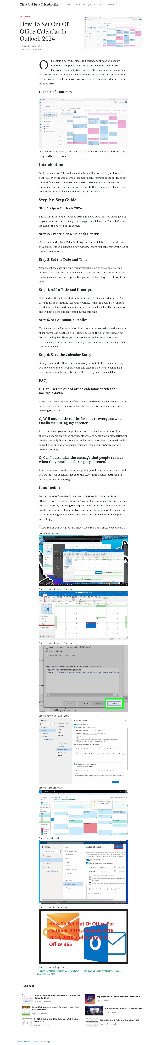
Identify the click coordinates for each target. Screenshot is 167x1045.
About (101, 4)
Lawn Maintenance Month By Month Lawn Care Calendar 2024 (55, 1008)
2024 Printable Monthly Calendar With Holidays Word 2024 (57, 1020)
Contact (68, 4)
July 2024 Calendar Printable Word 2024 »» (103, 970)
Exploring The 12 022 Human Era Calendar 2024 (120, 996)
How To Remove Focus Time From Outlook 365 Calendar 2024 (57, 996)
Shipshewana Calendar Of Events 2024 (123, 1008)
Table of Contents (57, 92)
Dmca (77, 4)
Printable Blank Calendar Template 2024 (119, 1020)
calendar (111, 4)
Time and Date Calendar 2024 (30, 1041)
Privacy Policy (89, 4)
